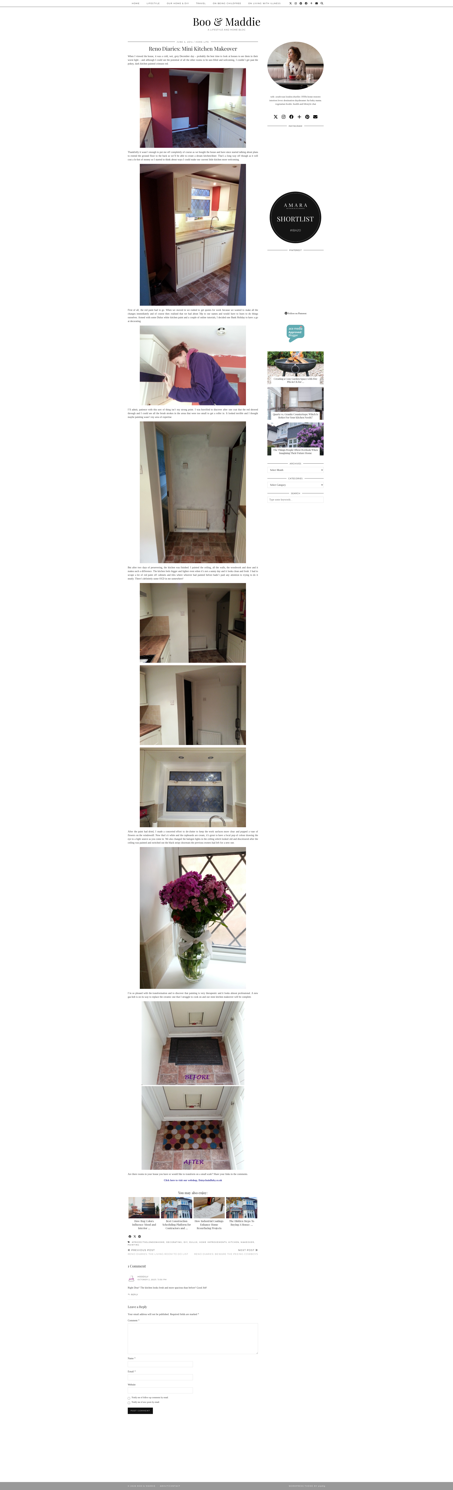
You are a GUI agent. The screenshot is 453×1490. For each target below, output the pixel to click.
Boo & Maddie (226, 21)
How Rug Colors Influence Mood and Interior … (144, 1224)
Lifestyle (153, 3)
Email (132, 1371)
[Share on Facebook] (130, 1236)
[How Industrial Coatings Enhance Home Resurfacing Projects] (209, 1208)
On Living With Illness (264, 3)
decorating (174, 1242)
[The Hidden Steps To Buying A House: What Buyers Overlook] (241, 1208)
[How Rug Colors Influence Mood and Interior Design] (144, 1208)
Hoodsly (142, 1276)
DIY (186, 1242)
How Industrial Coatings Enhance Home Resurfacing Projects (209, 1224)
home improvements (213, 1242)
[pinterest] (307, 117)
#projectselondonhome (148, 1242)
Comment (133, 1320)
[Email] (316, 3)
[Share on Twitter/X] (135, 1236)
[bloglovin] (299, 117)
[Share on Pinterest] (139, 1236)
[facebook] (291, 117)
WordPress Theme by (307, 1486)
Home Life (202, 42)
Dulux (193, 1242)
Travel (201, 3)
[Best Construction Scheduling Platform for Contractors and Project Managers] (176, 1208)
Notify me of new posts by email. (146, 1402)
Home (136, 3)
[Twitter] (290, 3)
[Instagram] (296, 3)
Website (132, 1384)
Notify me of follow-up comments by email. (150, 1397)
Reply (134, 1294)
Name (132, 1358)
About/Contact (170, 1486)
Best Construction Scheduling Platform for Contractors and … (176, 1224)
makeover (247, 1242)
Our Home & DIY (178, 3)
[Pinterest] (301, 3)
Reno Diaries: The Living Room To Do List (158, 1252)
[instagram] (283, 117)
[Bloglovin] (311, 3)
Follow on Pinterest (296, 313)
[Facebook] (306, 3)
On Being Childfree (227, 3)
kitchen (233, 1242)
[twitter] (276, 117)
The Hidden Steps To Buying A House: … (241, 1222)
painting (133, 1245)
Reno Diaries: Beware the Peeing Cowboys (226, 1252)
